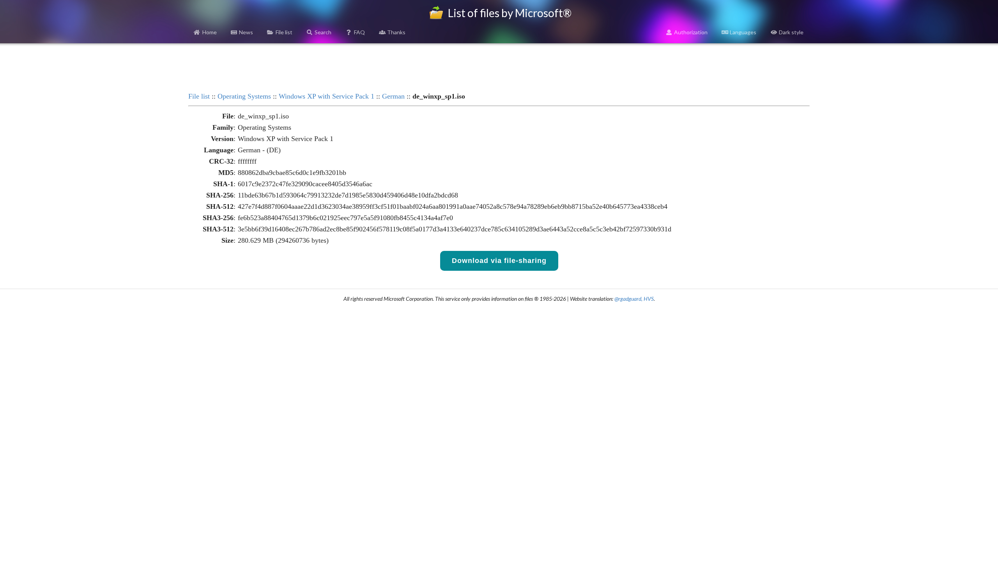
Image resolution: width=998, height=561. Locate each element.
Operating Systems (244, 96)
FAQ (359, 32)
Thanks (396, 32)
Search (323, 32)
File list (284, 32)
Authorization (691, 32)
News (246, 32)
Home (209, 32)
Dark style (791, 32)
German (393, 96)
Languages (743, 32)
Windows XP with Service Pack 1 (326, 96)
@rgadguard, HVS (634, 298)
